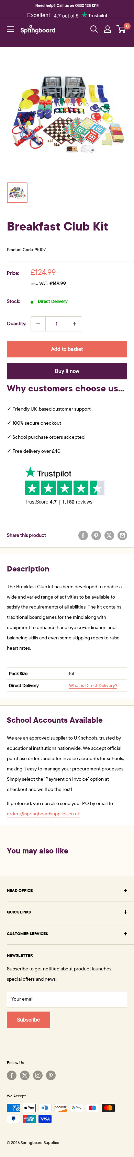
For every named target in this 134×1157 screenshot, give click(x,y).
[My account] (107, 29)
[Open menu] (10, 29)
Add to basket (67, 349)
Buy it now (67, 371)
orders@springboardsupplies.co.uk (43, 814)
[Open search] (94, 29)
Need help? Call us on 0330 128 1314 (67, 5)
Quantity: (16, 324)
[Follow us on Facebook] (11, 1075)
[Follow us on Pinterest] (51, 1075)
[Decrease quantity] (38, 324)
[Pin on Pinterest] (96, 535)
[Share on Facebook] (83, 535)
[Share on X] (109, 535)
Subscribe (28, 1020)
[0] (121, 29)
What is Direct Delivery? (93, 685)
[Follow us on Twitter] (25, 1075)
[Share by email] (122, 535)
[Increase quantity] (74, 324)
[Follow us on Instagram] (38, 1075)
